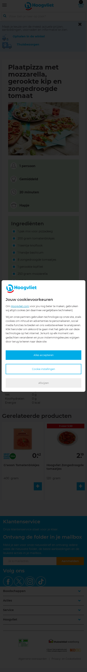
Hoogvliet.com (20, 306)
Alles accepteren (44, 355)
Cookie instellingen (43, 369)
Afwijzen (43, 382)
